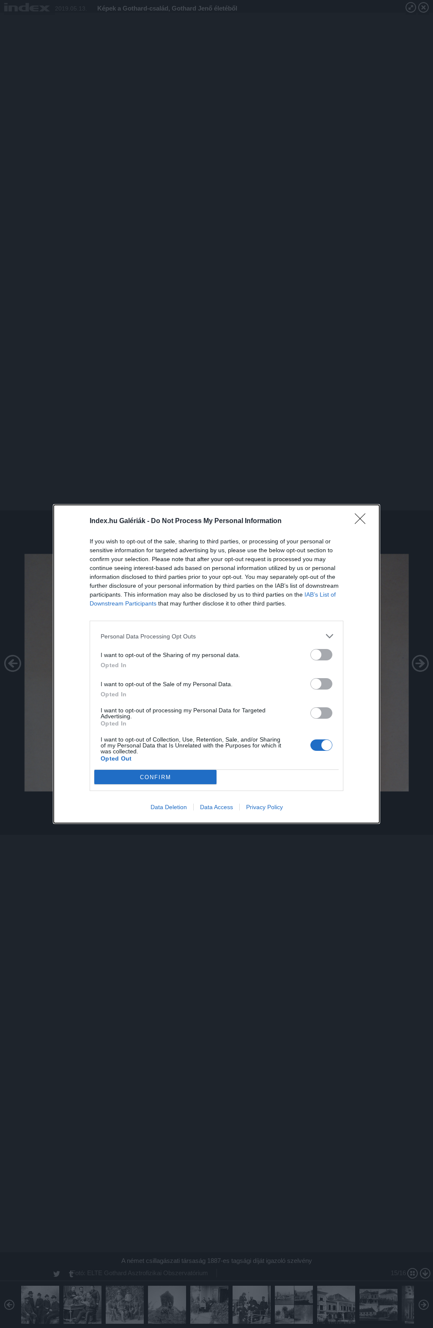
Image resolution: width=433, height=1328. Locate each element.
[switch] (321, 654)
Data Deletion (169, 807)
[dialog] (216, 664)
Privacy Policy (264, 807)
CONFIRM (155, 777)
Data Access (216, 807)
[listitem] (216, 636)
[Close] (363, 521)
